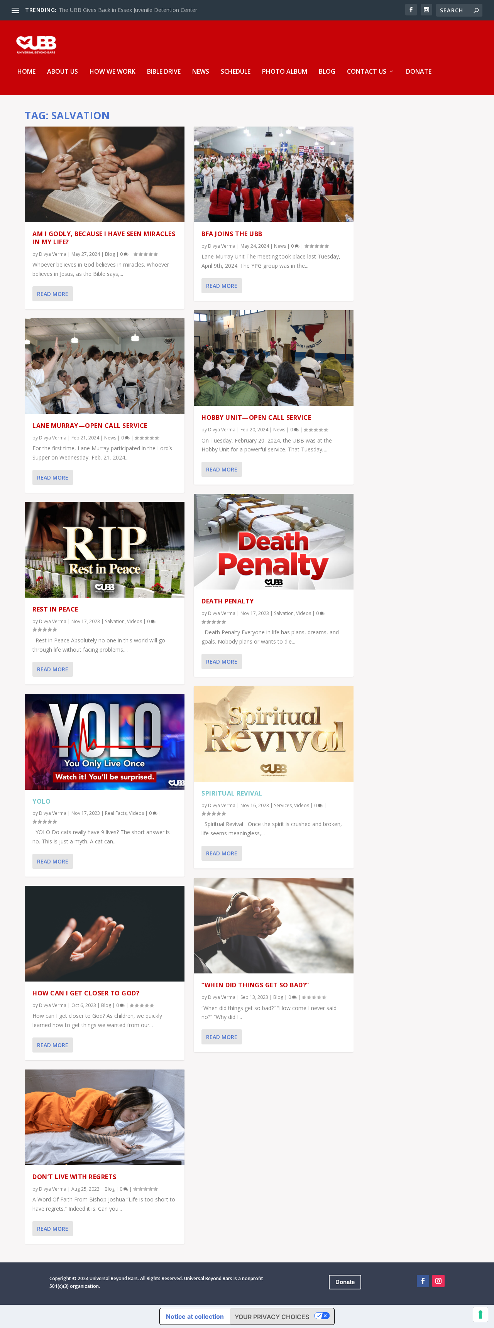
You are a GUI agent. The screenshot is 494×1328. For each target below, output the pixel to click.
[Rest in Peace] (104, 550)
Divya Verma (52, 254)
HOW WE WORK (112, 72)
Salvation (115, 621)
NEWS (200, 72)
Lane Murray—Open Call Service (89, 425)
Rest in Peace (55, 609)
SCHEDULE (235, 72)
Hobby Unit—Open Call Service (256, 417)
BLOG (327, 72)
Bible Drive (164, 72)
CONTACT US (366, 72)
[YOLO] (104, 741)
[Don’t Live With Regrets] (104, 1117)
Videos (134, 621)
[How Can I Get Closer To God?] (104, 934)
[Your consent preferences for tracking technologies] (480, 1314)
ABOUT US (62, 72)
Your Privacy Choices (272, 1317)
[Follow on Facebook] (423, 1281)
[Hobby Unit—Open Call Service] (274, 358)
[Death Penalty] (274, 542)
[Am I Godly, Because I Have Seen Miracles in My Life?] (104, 174)
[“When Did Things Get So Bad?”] (274, 925)
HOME (26, 72)
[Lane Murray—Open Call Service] (104, 366)
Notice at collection (195, 1316)
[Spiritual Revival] (274, 734)
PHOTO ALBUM (284, 72)
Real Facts (116, 813)
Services (283, 805)
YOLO (41, 801)
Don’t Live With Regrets (74, 1177)
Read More (52, 293)
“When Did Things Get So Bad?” (255, 985)
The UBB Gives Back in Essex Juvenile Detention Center (128, 10)
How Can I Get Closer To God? (85, 993)
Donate (345, 1282)
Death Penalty (227, 601)
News (110, 437)
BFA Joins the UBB (231, 234)
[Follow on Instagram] (438, 1281)
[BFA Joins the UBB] (274, 174)
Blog (110, 254)
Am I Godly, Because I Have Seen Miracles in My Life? (103, 238)
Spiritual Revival (231, 793)
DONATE (418, 72)
